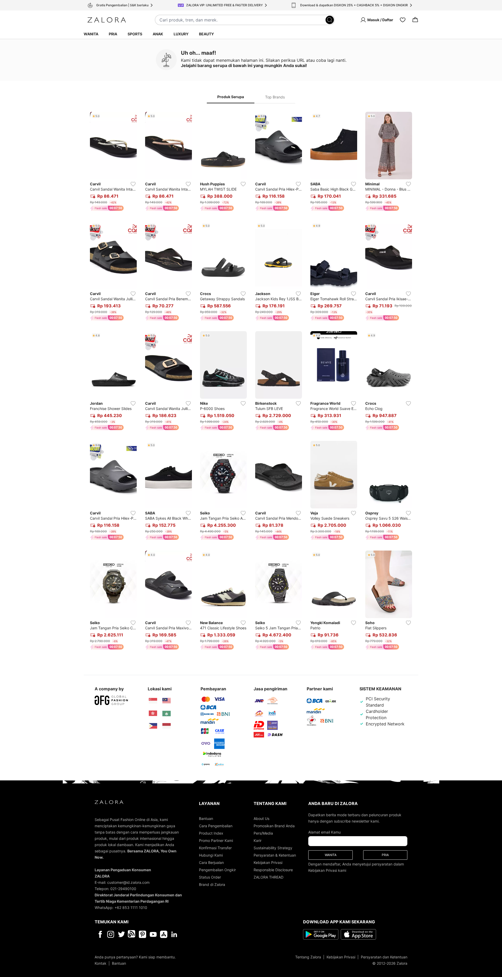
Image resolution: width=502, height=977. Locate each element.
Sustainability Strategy (273, 848)
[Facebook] (100, 934)
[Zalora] (107, 20)
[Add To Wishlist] (133, 184)
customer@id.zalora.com (128, 882)
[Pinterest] (142, 934)
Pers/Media (263, 833)
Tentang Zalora (308, 957)
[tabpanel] (251, 381)
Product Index (211, 833)
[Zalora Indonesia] (166, 726)
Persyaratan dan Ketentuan (384, 957)
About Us (261, 818)
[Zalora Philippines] (153, 726)
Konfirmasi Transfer (215, 848)
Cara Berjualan (211, 862)
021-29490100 (123, 888)
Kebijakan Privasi (268, 862)
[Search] (330, 20)
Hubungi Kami (211, 855)
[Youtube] (153, 934)
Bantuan (206, 818)
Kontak (100, 963)
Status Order (210, 877)
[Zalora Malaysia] (166, 701)
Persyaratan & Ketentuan (275, 855)
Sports (135, 34)
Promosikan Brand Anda (274, 826)
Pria (113, 34)
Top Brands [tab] (275, 97)
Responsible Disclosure (273, 870)
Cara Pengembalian (215, 826)
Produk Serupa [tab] (230, 97)
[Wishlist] (403, 20)
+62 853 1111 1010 (131, 907)
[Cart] (415, 20)
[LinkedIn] (174, 934)
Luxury (181, 34)
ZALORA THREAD (268, 877)
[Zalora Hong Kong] (153, 713)
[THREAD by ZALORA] (132, 934)
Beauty (206, 34)
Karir (257, 840)
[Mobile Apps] (163, 934)
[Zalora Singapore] (153, 701)
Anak (158, 34)
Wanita (91, 34)
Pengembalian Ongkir (217, 870)
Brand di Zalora (212, 884)
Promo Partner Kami (216, 840)
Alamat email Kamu (324, 832)
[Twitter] (121, 934)
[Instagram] (110, 934)
